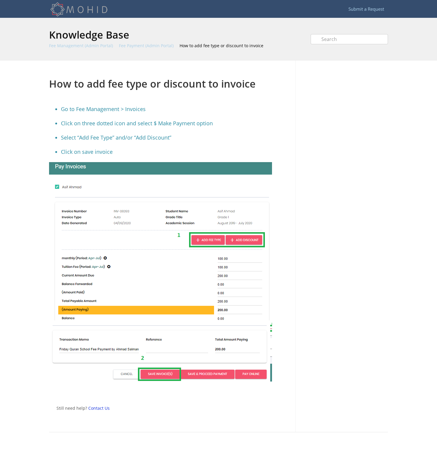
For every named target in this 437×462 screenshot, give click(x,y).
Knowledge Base (89, 35)
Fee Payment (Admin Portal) (146, 45)
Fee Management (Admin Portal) (81, 45)
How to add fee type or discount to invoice (221, 45)
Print (269, 69)
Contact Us (99, 408)
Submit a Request (366, 9)
